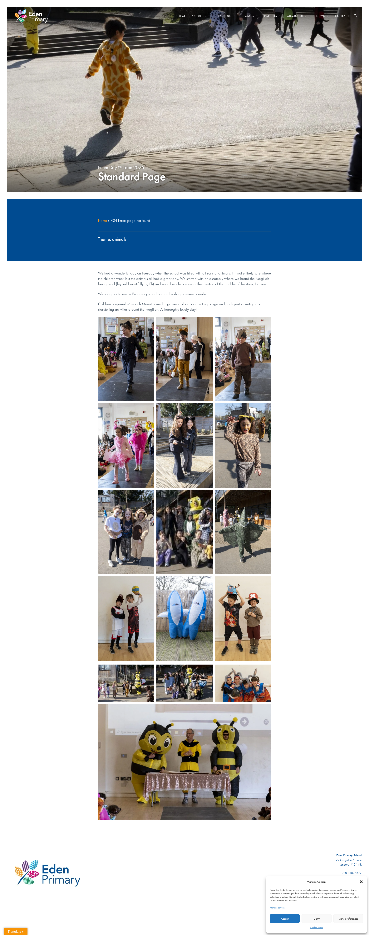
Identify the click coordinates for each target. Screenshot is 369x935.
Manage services (277, 907)
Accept (285, 919)
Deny (317, 919)
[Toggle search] (355, 16)
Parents (270, 16)
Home (181, 16)
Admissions (296, 16)
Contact (342, 16)
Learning (224, 16)
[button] (361, 882)
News (320, 16)
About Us (199, 16)
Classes (248, 16)
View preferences (348, 919)
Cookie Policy (316, 927)
